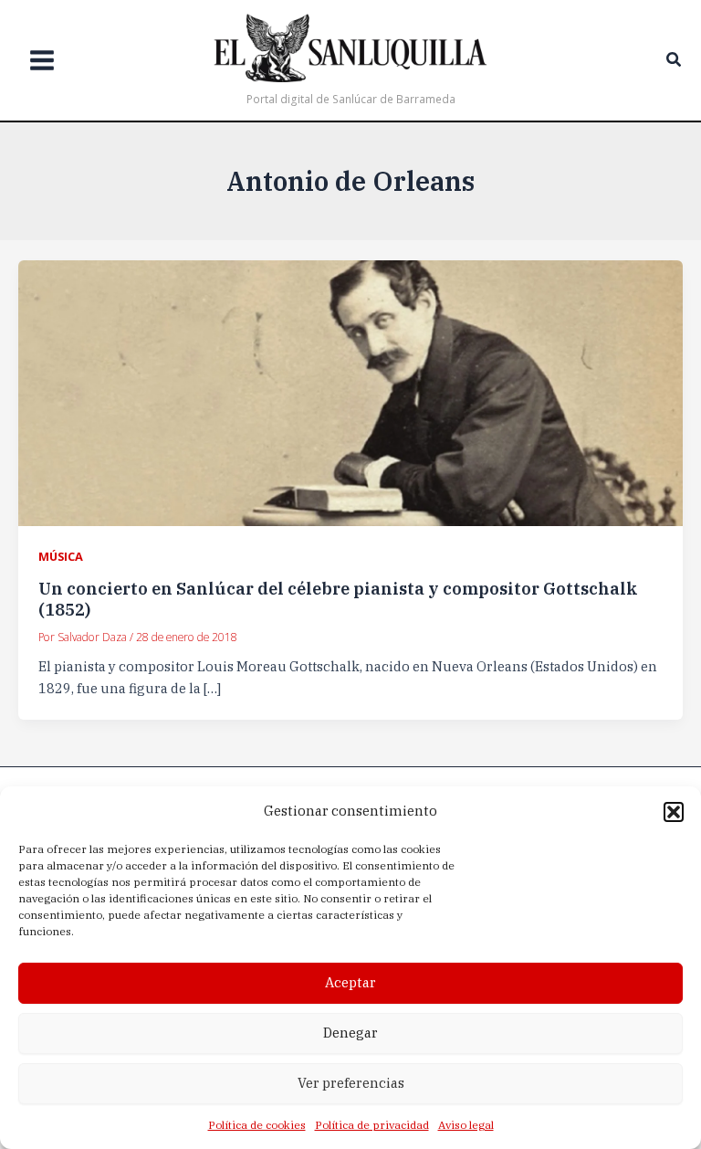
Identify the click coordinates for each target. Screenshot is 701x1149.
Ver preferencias (351, 1082)
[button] (673, 812)
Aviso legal (466, 1125)
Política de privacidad (372, 1125)
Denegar (350, 1032)
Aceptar (350, 982)
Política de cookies (257, 1125)
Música (60, 556)
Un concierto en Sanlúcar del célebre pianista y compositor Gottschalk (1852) (338, 598)
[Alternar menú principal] (42, 60)
